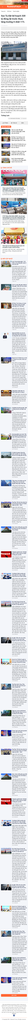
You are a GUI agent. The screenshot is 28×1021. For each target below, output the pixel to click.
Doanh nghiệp (4, 184)
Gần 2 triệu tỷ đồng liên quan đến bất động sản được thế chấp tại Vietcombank (19, 528)
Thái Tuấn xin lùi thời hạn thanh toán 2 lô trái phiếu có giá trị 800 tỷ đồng (13, 246)
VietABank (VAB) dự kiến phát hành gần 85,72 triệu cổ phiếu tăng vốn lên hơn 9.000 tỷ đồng (19, 575)
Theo (17, 118)
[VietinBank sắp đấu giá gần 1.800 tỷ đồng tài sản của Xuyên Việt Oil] (6, 410)
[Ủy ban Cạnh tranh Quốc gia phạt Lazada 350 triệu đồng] (6, 733)
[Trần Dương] (14, 2)
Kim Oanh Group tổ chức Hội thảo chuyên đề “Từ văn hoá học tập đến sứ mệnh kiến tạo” (19, 603)
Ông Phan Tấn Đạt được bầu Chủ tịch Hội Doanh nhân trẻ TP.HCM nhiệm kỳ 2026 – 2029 (19, 504)
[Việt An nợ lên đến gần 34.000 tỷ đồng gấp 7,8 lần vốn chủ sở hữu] (6, 287)
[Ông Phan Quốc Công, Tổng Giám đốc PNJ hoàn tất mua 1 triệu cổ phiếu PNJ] (6, 687)
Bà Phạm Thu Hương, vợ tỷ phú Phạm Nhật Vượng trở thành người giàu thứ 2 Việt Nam (19, 305)
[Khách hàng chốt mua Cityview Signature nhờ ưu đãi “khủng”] (6, 999)
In (23, 122)
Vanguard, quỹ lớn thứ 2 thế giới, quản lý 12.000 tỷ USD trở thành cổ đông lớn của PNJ (19, 553)
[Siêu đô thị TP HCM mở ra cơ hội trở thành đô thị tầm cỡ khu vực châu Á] (6, 360)
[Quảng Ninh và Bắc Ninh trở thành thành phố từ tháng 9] (6, 393)
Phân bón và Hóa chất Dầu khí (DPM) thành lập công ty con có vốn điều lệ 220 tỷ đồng (19, 712)
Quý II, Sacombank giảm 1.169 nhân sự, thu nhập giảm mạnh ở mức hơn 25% (19, 263)
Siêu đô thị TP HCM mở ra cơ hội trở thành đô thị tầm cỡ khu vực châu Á (19, 359)
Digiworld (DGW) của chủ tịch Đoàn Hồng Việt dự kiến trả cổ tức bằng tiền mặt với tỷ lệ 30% (19, 334)
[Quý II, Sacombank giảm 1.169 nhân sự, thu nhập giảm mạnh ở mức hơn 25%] (6, 264)
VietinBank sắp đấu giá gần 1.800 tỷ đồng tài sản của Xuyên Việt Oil (19, 409)
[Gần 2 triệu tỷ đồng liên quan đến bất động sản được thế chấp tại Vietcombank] (6, 529)
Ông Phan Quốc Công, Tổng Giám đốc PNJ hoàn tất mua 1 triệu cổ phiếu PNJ (19, 686)
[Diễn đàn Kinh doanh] (14, 7)
